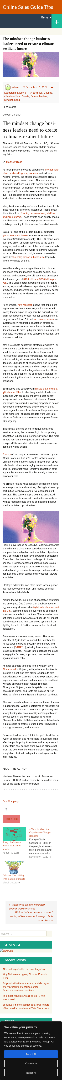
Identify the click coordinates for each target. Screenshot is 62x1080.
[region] (31, 1050)
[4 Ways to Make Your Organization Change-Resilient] (42, 842)
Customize (31, 1063)
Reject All (31, 1072)
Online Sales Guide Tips (28, 7)
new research (25, 304)
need (17, 99)
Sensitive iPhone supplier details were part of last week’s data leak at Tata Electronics (26, 1006)
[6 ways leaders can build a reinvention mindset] (14, 834)
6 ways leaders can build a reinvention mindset (12, 845)
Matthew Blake (14, 161)
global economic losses (15, 235)
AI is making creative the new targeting (24, 969)
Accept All (31, 1054)
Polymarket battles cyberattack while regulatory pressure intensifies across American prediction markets (26, 986)
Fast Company (11, 801)
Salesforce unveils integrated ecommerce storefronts (27, 906)
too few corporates (44, 319)
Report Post (11, 818)
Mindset (8, 99)
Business (37, 92)
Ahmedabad (9, 669)
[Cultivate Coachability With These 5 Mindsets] (14, 867)
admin (15, 87)
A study (7, 454)
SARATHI (20, 647)
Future (34, 96)
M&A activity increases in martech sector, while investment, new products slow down (31, 916)
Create (25, 96)
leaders (43, 96)
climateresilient (12, 96)
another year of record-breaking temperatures (31, 171)
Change (48, 92)
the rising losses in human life (28, 257)
